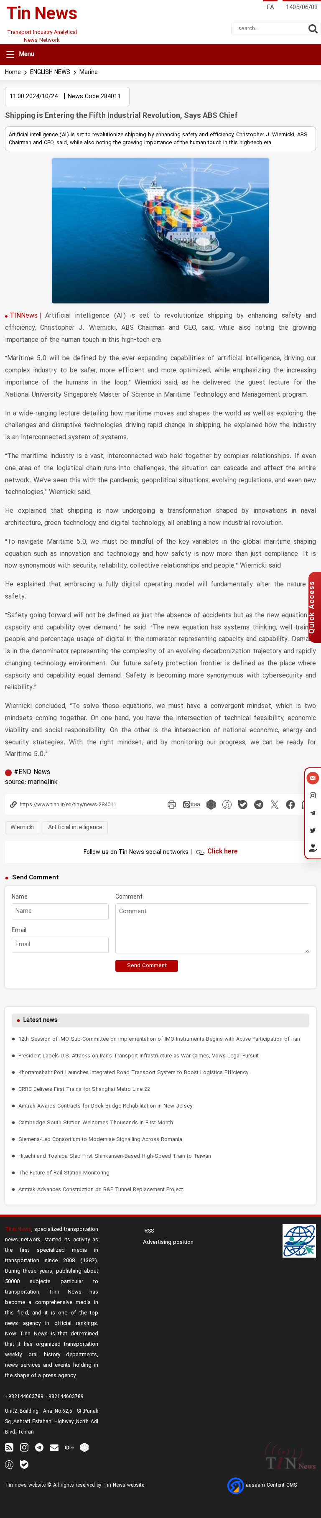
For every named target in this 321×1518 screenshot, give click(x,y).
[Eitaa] (69, 1447)
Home (13, 72)
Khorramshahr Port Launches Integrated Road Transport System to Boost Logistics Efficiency (133, 1073)
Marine (88, 72)
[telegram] (258, 804)
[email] (54, 1447)
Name (20, 897)
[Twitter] (313, 832)
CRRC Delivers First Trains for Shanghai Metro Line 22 (84, 1089)
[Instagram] (313, 797)
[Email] (313, 779)
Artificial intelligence (75, 827)
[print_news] (171, 804)
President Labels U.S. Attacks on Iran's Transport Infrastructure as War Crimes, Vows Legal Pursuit (138, 1056)
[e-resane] (299, 1241)
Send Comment (147, 966)
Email (19, 930)
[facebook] (290, 804)
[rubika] (211, 804)
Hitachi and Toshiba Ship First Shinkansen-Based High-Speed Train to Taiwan (114, 1156)
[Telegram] (313, 814)
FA (270, 8)
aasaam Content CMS (270, 1485)
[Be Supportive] (313, 849)
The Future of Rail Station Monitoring (64, 1173)
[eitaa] (191, 804)
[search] (313, 28)
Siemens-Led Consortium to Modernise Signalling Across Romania (100, 1140)
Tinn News (18, 1229)
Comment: (129, 897)
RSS (148, 1231)
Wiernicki (22, 827)
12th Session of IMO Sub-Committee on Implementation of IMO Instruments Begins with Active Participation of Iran (159, 1039)
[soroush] (227, 804)
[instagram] (24, 1447)
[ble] (242, 804)
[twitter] (274, 804)
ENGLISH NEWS (50, 72)
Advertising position (168, 1242)
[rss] (9, 1447)
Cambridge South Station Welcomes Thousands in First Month (95, 1123)
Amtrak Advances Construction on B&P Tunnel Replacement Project (100, 1190)
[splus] (9, 1464)
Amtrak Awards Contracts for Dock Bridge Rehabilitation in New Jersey (105, 1106)
